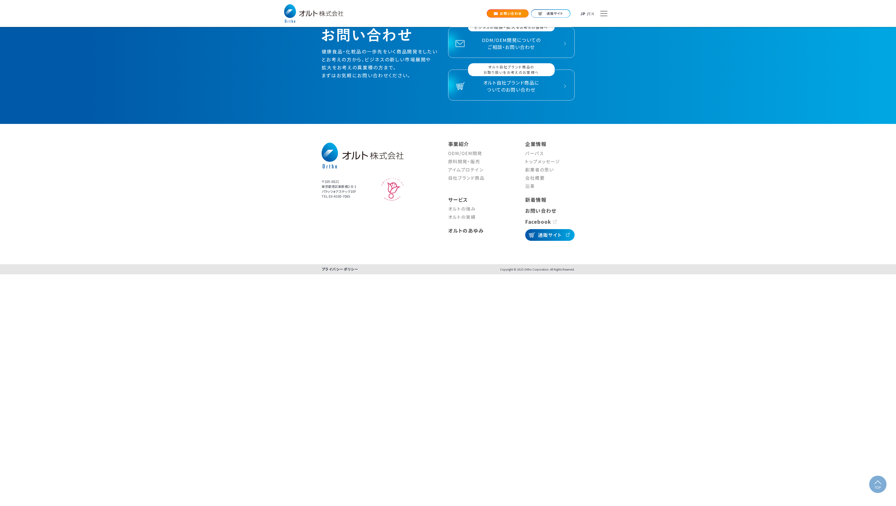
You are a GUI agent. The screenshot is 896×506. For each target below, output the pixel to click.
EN (591, 13)
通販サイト (549, 234)
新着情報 (535, 199)
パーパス (534, 153)
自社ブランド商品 (466, 178)
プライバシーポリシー (340, 269)
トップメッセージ (542, 161)
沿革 (530, 186)
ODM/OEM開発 (465, 153)
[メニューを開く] (604, 13)
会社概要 (535, 178)
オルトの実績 (462, 217)
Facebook (538, 221)
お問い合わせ (541, 210)
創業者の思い (539, 169)
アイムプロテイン (466, 169)
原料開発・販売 (464, 161)
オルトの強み (462, 208)
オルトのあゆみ (466, 230)
